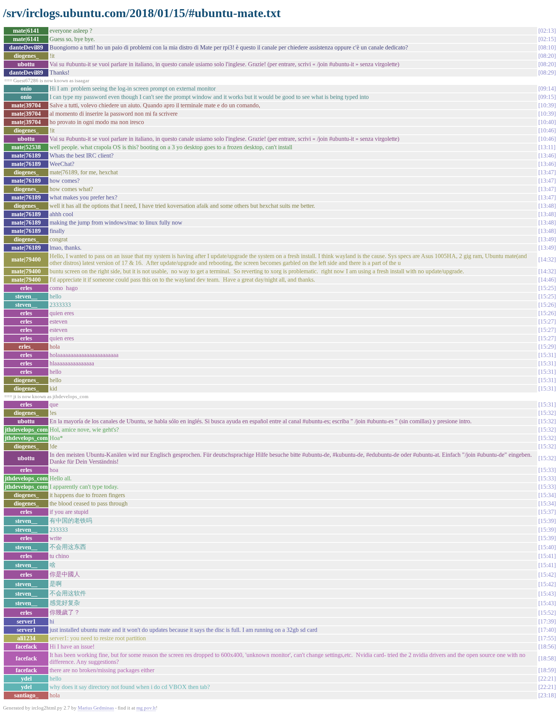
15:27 (547, 321)
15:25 (547, 288)
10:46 (547, 130)
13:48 (547, 206)
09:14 (547, 88)
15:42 (547, 574)
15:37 (547, 512)
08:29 (547, 72)
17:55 (547, 638)
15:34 (547, 495)
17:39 (547, 621)
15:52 (547, 612)
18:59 (547, 670)
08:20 (547, 56)
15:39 (547, 521)
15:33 (547, 470)
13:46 (547, 155)
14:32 (547, 259)
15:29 (547, 346)
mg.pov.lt (146, 708)
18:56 (547, 646)
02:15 (547, 39)
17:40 (547, 630)
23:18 (547, 695)
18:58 (547, 658)
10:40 (547, 122)
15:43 (547, 593)
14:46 (547, 279)
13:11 (547, 147)
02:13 (547, 30)
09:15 (547, 97)
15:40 (547, 547)
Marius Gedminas (96, 708)
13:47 (547, 172)
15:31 (547, 355)
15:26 (547, 304)
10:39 (547, 105)
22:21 (547, 678)
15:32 (547, 413)
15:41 (547, 556)
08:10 (547, 47)
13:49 (547, 239)
